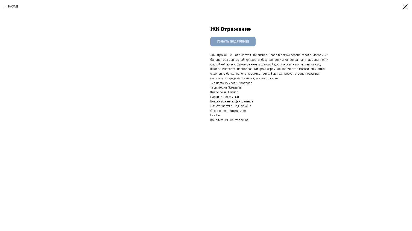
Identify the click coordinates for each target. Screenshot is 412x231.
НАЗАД (13, 6)
